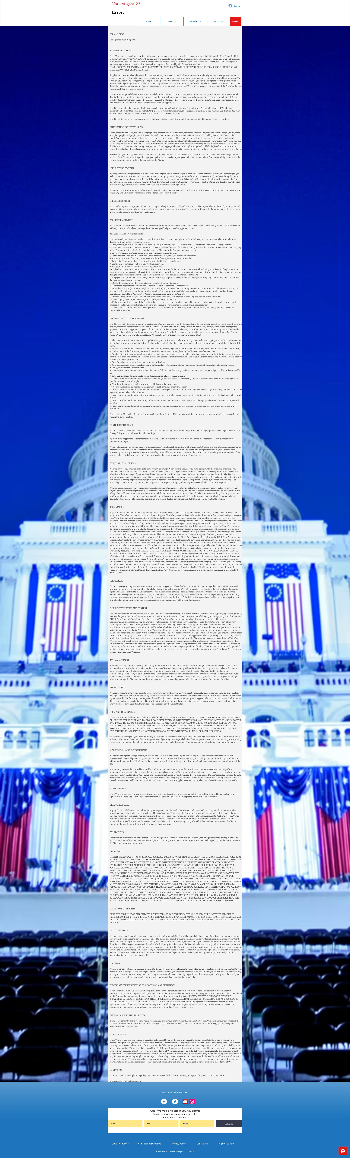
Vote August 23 (124, 3)
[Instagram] (192, 1101)
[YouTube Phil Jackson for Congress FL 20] (185, 1101)
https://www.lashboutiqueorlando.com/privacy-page (200, 692)
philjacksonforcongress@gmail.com (126, 1080)
